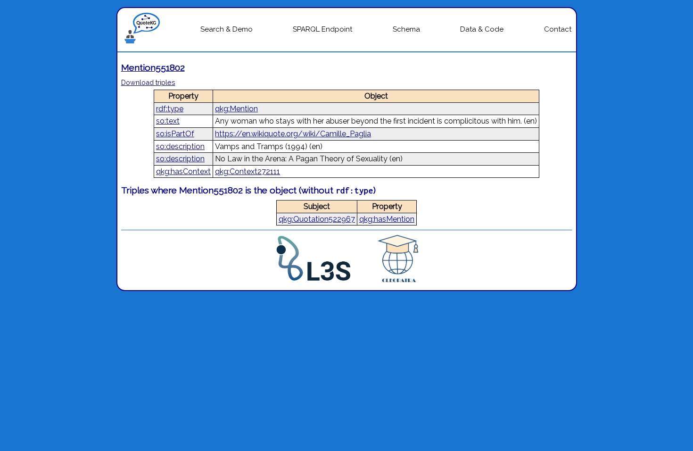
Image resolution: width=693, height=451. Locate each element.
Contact (557, 29)
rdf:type (169, 108)
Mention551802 (153, 67)
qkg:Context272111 (247, 171)
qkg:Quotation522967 (317, 219)
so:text (168, 121)
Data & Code (481, 29)
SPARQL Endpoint (322, 29)
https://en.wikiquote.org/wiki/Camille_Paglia (293, 133)
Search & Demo (226, 29)
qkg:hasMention (386, 219)
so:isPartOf (175, 133)
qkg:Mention (236, 108)
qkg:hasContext (183, 171)
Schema (406, 29)
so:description (180, 146)
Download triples (148, 82)
